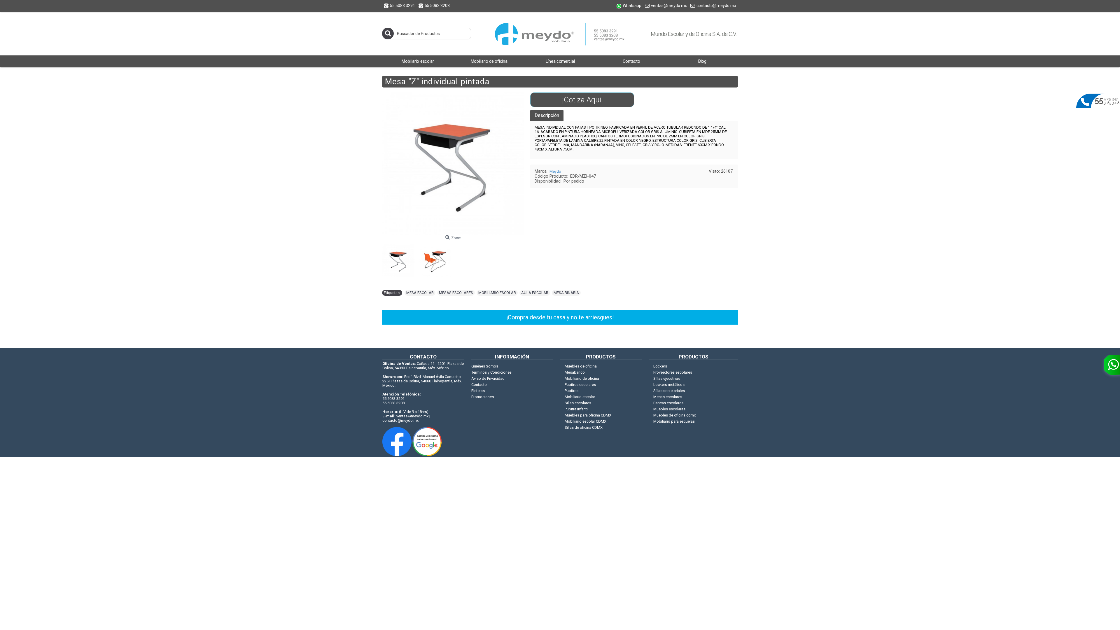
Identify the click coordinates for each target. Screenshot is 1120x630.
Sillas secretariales (669, 390)
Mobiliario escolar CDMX (585, 421)
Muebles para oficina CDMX (588, 415)
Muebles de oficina (581, 366)
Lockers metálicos (669, 384)
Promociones (482, 397)
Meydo (555, 171)
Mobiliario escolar (580, 397)
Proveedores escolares (672, 372)
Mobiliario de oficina (582, 378)
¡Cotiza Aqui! (582, 99)
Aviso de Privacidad (488, 378)
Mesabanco (575, 372)
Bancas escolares (668, 403)
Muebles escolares (669, 409)
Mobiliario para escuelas (674, 421)
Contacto (479, 384)
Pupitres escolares (580, 384)
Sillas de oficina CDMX (584, 427)
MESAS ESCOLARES (456, 292)
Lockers (660, 366)
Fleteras (478, 390)
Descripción (547, 115)
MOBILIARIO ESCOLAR (497, 292)
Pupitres (571, 390)
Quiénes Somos (484, 366)
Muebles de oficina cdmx (674, 415)
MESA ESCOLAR (420, 292)
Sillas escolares (578, 403)
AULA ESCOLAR (534, 292)
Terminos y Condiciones (491, 372)
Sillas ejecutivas (666, 378)
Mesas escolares (667, 397)
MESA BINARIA (566, 292)
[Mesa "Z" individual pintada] (400, 258)
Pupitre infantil (577, 409)
